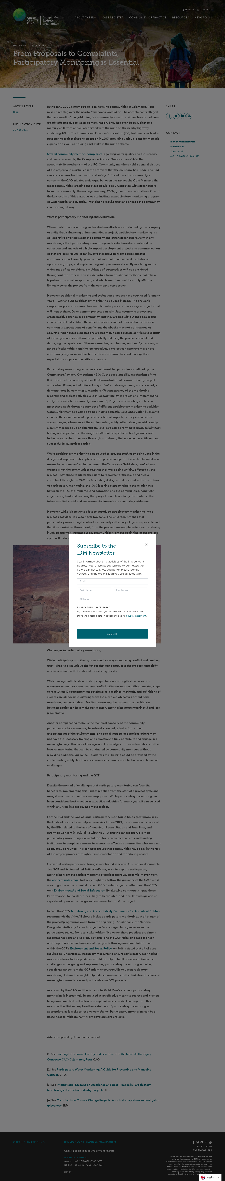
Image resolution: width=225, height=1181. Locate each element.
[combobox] (210, 1177)
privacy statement (136, 615)
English (210, 1177)
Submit (112, 633)
